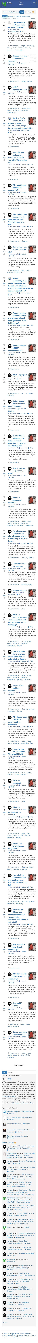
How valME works (17, 1004)
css (22, 1055)
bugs (23, 772)
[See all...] (15, 1142)
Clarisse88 (30, 1157)
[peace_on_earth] (10, 119)
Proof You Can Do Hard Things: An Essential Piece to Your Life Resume (21, 1207)
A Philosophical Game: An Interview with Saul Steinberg (20, 1267)
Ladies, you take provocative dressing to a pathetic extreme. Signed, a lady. (21, 1155)
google (22, 46)
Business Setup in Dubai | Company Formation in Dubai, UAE (20, 1177)
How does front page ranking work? (16, 470)
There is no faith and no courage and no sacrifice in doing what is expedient (21, 1235)
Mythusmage (11, 1259)
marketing (10, 395)
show (4, 28)
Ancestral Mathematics (26, 1253)
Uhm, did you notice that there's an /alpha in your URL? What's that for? (17, 157)
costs (15, 48)
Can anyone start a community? (20, 1033)
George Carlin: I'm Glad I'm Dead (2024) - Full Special (21, 1168)
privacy (19, 679)
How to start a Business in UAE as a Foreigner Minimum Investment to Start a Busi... (21, 1192)
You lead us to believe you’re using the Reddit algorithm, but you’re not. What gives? (16, 440)
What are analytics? (17, 781)
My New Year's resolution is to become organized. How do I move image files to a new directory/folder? (20, 123)
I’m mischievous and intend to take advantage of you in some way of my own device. (17, 536)
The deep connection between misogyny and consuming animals (20, 1296)
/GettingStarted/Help (9, 1096)
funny (18, 1283)
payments (10, 50)
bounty (23, 774)
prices (9, 48)
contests (15, 869)
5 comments (14, 179)
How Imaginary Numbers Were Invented (18, 1274)
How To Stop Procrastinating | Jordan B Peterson (18, 1288)
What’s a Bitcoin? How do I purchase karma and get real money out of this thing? (17, 619)
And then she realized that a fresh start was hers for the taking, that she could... (20, 1221)
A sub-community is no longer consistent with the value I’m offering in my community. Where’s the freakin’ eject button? (20, 284)
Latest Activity (8, 1142)
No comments (14, 81)
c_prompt (10, 1146)
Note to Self (24, 1223)
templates (10, 1057)
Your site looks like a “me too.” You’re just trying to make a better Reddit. (17, 655)
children (28, 270)
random (14, 18)
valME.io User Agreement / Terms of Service (16, 1334)
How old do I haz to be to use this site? (17, 249)
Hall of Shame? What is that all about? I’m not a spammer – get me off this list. (17, 406)
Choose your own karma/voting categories (17, 58)
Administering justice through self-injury (20, 1111)
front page (4, 16)
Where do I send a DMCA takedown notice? (17, 348)
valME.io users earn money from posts (19, 1337)
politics (25, 1215)
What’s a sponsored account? (14, 500)
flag (31, 743)
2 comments (14, 46)
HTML (27, 1055)
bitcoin (19, 645)
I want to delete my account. (19, 564)
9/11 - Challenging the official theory (19, 1117)
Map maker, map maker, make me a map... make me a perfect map (21, 1316)
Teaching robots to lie (14, 1124)
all (17, 18)
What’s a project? (20, 374)
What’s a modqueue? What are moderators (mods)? (17, 811)
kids (23, 270)
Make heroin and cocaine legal (17, 1136)
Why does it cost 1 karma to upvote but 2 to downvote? (17, 721)
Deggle (9, 1227)
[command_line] (10, 23)
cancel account (27, 584)
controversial (17, 16)
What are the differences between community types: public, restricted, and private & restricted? (18, 915)
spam (23, 833)
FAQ (22, 12)
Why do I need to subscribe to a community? (17, 976)
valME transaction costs (20, 88)
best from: (32, 18)
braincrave (11, 1113)
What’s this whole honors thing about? (16, 846)
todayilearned (31, 1275)
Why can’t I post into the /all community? (17, 187)
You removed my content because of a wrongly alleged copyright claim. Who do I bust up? (17, 318)
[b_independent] (4, 1154)
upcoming (10, 16)
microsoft (10, 1150)
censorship (18, 272)
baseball (10, 1270)
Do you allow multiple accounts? (15, 688)
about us (27, 48)
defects (29, 772)
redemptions (20, 50)
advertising (30, 46)
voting (24, 81)
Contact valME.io (23, 1336)
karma (20, 48)
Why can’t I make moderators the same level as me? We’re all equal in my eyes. (17, 219)
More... (5, 1322)
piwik (23, 609)
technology (11, 1171)
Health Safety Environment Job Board (17, 1242)
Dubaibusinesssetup (19, 1179)
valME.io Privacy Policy (9, 1336)
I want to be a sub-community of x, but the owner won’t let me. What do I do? (17, 880)
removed (31, 1194)
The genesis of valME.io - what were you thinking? (16, 25)
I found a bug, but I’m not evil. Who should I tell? (17, 751)
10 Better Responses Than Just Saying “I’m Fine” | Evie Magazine (20, 1281)
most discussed (26, 16)
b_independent (12, 1153)
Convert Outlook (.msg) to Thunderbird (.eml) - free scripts (20, 1147)
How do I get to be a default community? (16, 947)
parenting (17, 1163)
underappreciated (6, 18)
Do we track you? (20, 590)
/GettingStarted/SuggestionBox (22, 1103)
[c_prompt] (10, 57)
